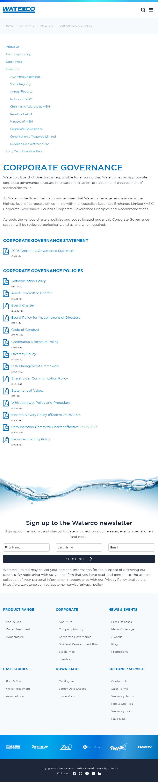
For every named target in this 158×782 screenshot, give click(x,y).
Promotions (119, 651)
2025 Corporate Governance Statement (42, 250)
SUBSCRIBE (76, 559)
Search (143, 10)
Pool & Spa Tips (122, 703)
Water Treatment (18, 629)
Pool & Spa (13, 622)
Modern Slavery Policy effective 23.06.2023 (46, 414)
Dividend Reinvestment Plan (30, 144)
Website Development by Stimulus (97, 768)
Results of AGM (21, 114)
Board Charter (22, 305)
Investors (46, 26)
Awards (116, 637)
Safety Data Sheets (72, 688)
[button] (151, 9)
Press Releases (121, 622)
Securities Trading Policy (31, 439)
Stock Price (14, 61)
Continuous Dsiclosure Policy (34, 342)
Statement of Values (27, 390)
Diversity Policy (23, 354)
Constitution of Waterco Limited (33, 136)
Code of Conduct (25, 329)
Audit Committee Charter (31, 293)
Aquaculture (15, 637)
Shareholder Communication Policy (39, 378)
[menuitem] (26, 622)
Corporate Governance (76, 26)
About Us (13, 46)
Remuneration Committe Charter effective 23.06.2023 (54, 427)
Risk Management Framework (35, 366)
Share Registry (20, 84)
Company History (18, 54)
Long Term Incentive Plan (24, 151)
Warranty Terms (122, 696)
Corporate (26, 26)
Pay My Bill (118, 718)
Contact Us (119, 681)
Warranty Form (122, 711)
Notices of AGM (21, 99)
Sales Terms (119, 688)
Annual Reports (21, 91)
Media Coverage (122, 629)
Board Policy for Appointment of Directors (45, 317)
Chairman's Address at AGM (30, 106)
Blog (114, 644)
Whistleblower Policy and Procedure (40, 402)
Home (9, 26)
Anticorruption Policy (28, 281)
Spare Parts (67, 696)
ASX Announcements (25, 76)
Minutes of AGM (21, 121)
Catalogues (66, 681)
